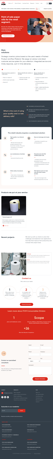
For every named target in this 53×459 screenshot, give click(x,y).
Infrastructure (39, 398)
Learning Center (25, 3)
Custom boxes (32, 8)
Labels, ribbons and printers (20, 394)
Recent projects (39, 399)
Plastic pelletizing (17, 8)
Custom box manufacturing (20, 399)
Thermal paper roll (7, 217)
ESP (47, 3)
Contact (37, 3)
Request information (7, 35)
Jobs (41, 3)
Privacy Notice (37, 453)
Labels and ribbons (10, 8)
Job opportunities (40, 394)
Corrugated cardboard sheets (20, 398)
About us (38, 392)
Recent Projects (18, 3)
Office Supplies (4, 8)
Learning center (39, 396)
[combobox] (39, 9)
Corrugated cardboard (25, 8)
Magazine (32, 3)
